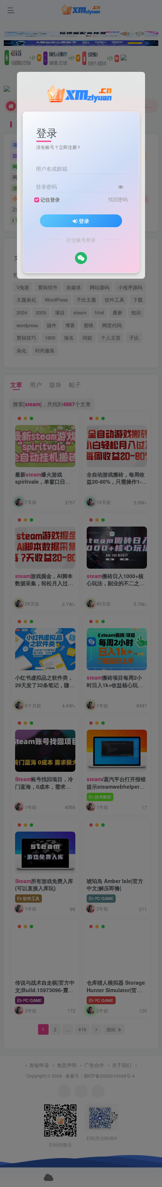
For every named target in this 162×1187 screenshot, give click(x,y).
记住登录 (50, 199)
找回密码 (118, 199)
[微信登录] (81, 258)
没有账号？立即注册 (56, 147)
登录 (84, 221)
